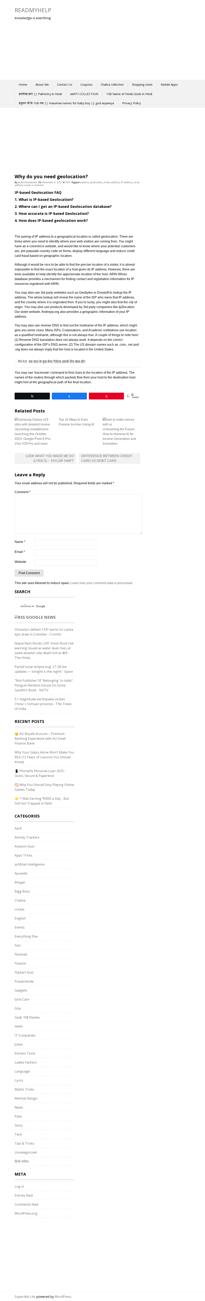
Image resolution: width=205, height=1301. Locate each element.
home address (112, 182)
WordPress (63, 1296)
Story (19, 1125)
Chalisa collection (112, 84)
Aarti (18, 828)
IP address (127, 182)
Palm (18, 1116)
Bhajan (20, 882)
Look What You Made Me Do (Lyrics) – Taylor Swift (50, 458)
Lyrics (19, 1080)
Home (23, 84)
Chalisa (20, 900)
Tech (68, 182)
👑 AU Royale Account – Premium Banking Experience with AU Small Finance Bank (40, 739)
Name (20, 541)
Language (22, 1071)
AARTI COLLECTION (84, 94)
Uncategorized (26, 1152)
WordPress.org (26, 1213)
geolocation (96, 182)
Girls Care (22, 999)
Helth (19, 1026)
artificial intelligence (29, 864)
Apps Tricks (23, 855)
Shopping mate (142, 84)
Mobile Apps (169, 84)
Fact (18, 945)
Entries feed (24, 1195)
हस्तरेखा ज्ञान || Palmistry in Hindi (40, 94)
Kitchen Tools (25, 1053)
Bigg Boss (22, 891)
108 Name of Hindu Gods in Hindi (129, 94)
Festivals (21, 954)
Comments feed (26, 1204)
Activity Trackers (27, 837)
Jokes (19, 1044)
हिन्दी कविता (22, 1161)
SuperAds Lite (25, 1296)
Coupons (86, 84)
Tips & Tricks (24, 1143)
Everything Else (26, 936)
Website (20, 561)
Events (20, 927)
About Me (42, 84)
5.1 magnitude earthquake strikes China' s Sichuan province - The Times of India (43, 704)
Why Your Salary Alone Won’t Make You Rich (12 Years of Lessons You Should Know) (44, 757)
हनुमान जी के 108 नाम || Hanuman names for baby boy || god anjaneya (66, 103)
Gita (18, 1008)
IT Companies (25, 1035)
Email (20, 551)
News (19, 1107)
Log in (19, 1186)
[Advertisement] (89, 48)
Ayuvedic (21, 873)
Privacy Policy (131, 103)
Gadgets (21, 990)
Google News (41, 617)
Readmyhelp (33, 10)
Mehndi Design (26, 1098)
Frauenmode (24, 981)
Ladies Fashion (26, 1062)
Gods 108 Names (27, 1017)
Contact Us (64, 84)
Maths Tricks (24, 1089)
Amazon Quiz (24, 846)
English (20, 918)
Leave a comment (34, 185)
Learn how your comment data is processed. (101, 583)
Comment (22, 492)
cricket (19, 909)
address (84, 182)
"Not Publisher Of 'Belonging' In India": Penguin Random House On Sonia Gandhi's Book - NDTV (44, 685)
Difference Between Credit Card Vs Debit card (106, 458)
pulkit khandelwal (27, 182)
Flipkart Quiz (24, 972)
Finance (20, 963)
